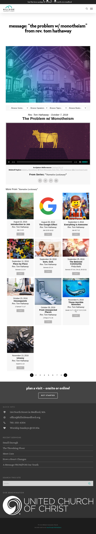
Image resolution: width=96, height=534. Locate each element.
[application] (48, 162)
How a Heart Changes (14, 459)
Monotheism (33, 170)
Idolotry (24, 170)
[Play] (9, 162)
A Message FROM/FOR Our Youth (21, 464)
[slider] (44, 161)
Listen (20, 234)
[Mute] (80, 162)
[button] (91, 8)
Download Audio (81, 170)
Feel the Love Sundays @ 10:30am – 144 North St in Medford (50, 2)
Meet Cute (8, 453)
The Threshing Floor (14, 448)
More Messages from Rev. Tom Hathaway (55, 170)
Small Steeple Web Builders (54, 527)
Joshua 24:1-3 (57, 167)
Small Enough (10, 442)
